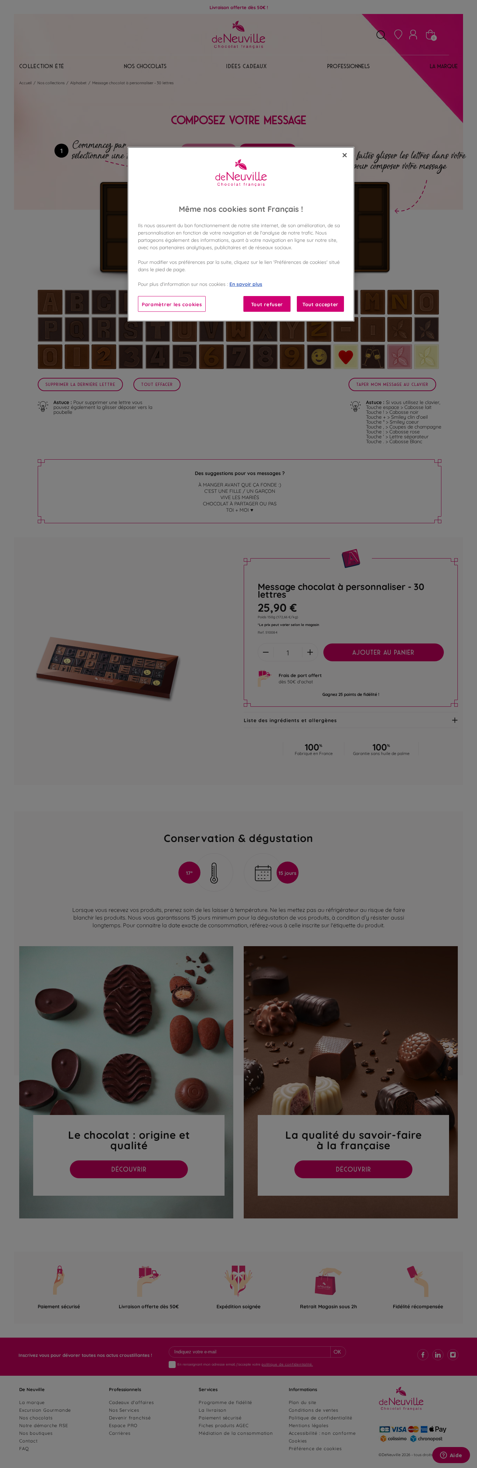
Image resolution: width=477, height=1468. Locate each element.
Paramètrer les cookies (172, 304)
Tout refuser (267, 304)
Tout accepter (320, 304)
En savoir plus (245, 283)
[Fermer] (344, 155)
